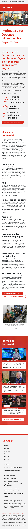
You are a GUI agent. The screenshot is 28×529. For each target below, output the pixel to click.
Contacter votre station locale (12, 293)
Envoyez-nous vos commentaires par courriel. (14, 1)
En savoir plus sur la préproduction (13, 296)
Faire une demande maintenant (12, 122)
